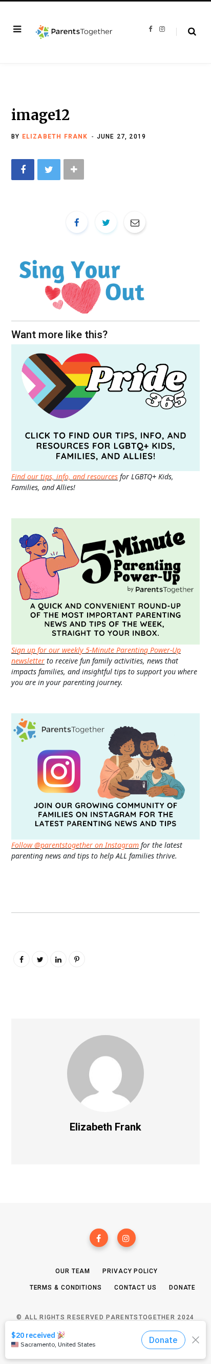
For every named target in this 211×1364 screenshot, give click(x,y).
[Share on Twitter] (48, 169)
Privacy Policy (130, 1271)
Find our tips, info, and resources (64, 476)
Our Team (72, 1271)
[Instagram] (126, 1238)
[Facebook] (99, 1238)
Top (109, 1343)
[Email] (134, 222)
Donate (182, 1287)
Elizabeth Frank (55, 136)
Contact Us (135, 1287)
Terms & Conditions (66, 1287)
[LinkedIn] (58, 959)
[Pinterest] (77, 959)
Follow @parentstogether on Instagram (75, 845)
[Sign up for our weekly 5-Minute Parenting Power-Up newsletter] (108, 407)
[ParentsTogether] (74, 32)
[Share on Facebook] (22, 169)
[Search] (186, 32)
